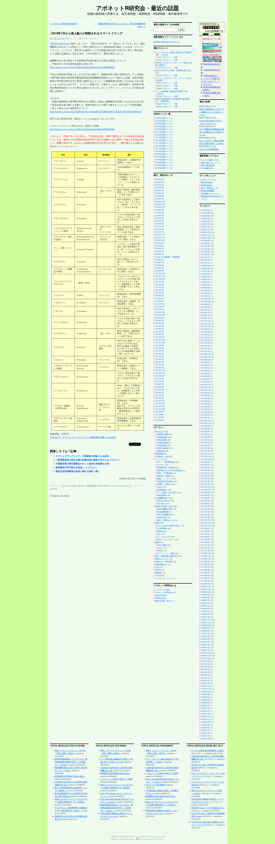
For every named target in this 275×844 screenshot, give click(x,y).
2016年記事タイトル (164, 134)
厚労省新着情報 (208, 165)
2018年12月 (206, 298)
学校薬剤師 (162, 445)
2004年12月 (206, 738)
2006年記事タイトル (164, 162)
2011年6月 (159, 420)
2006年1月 (205, 713)
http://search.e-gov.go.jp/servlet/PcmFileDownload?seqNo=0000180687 (82, 67)
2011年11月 (160, 406)
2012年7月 (159, 384)
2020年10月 (206, 265)
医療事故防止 (161, 564)
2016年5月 (205, 373)
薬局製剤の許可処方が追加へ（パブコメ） (77, 467)
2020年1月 (205, 285)
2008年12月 (206, 619)
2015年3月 (159, 309)
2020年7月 (159, 262)
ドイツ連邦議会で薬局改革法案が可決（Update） (171, 92)
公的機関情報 (91, 485)
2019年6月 (205, 287)
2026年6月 (159, 185)
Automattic (131, 839)
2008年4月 (205, 641)
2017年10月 (160, 279)
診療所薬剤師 (163, 442)
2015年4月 (159, 306)
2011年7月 (159, 417)
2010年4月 (205, 575)
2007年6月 (205, 669)
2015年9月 (205, 395)
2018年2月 (205, 315)
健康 (157, 542)
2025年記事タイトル (164, 121)
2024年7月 (159, 248)
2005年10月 (206, 722)
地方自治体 (162, 517)
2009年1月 (205, 617)
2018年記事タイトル (164, 129)
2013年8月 (159, 348)
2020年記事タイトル (164, 123)
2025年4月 (159, 223)
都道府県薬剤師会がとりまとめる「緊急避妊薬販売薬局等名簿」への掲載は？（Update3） (71, 762)
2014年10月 (160, 315)
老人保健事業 (163, 512)
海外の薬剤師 (163, 448)
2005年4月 (205, 735)
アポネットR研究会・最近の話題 (137, 8)
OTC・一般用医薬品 (165, 462)
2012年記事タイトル (164, 145)
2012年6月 (159, 387)
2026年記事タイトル (164, 118)
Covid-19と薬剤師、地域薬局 (167, 257)
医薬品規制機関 (208, 190)
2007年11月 (206, 655)
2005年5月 (205, 733)
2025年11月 (160, 204)
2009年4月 (205, 608)
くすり (63, 485)
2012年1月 (159, 400)
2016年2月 (205, 381)
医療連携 (159, 453)
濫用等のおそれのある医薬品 (169, 470)
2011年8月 (159, 414)
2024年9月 (159, 243)
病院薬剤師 (162, 440)
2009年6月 (205, 603)
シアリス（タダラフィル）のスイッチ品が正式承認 (173, 79)
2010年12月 (206, 553)
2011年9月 (159, 411)
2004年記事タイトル (164, 168)
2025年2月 (159, 229)
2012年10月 (160, 375)
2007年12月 (206, 653)
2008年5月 (205, 639)
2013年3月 (159, 362)
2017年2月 (205, 348)
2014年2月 (205, 448)
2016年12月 (206, 354)
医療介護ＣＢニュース (210, 162)
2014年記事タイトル (164, 140)
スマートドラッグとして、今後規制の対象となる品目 (82, 456)
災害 (157, 567)
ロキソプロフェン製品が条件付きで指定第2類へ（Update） (173, 53)
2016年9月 (159, 298)
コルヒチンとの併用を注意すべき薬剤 (116, 779)
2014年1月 (159, 337)
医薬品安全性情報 (165, 481)
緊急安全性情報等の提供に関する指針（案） (78, 471)
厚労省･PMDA (102, 485)
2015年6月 (205, 403)
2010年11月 (206, 556)
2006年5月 (205, 705)
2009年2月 (205, 614)
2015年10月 (206, 392)
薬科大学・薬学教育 (164, 561)
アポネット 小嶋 (169, 57)
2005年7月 (205, 727)
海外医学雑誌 (207, 182)
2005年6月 (205, 730)
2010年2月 (205, 581)
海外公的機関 (163, 514)
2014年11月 (160, 312)
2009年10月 (206, 592)
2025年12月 (160, 201)
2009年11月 (206, 589)
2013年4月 (159, 359)
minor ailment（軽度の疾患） (169, 525)
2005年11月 (206, 719)
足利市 (158, 570)
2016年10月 (206, 359)
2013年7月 (159, 351)
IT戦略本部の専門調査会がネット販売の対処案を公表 (82, 463)
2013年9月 (159, 345)
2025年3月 (159, 226)
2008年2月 (205, 647)
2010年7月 (205, 567)
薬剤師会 (161, 451)
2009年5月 (205, 605)
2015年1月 (205, 417)
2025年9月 (159, 210)
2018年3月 (205, 312)
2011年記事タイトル (164, 148)
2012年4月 (159, 392)
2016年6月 (205, 370)
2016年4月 (205, 376)
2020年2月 (205, 282)
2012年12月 (160, 370)
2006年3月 (205, 711)
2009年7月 (205, 600)
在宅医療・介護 (162, 456)
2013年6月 (159, 353)
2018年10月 (206, 301)
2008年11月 (206, 622)
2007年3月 (205, 677)
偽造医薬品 (162, 495)
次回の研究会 (161, 595)
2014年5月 (159, 328)
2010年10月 (206, 558)
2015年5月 (205, 406)
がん (159, 534)
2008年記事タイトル (164, 156)
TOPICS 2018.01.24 (59, 43)
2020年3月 (205, 279)
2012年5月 (159, 389)
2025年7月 (159, 215)
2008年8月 (205, 630)
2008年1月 (205, 650)
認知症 (160, 531)
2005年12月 (206, 716)
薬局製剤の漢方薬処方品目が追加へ (70, 776)
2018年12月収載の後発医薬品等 (63, 23)
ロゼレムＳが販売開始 (208, 149)
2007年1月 (205, 683)
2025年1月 (159, 232)
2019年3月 (205, 293)
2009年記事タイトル (164, 154)
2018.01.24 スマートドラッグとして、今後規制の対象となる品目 (83, 437)
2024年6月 (159, 251)
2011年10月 (160, 409)
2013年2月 (159, 364)
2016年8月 (159, 301)
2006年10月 (206, 691)
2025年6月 (159, 218)
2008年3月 (205, 644)
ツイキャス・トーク (164, 578)
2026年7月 (159, 182)
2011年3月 (205, 545)
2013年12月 (206, 453)
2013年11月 (160, 340)
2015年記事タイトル (164, 137)
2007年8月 (205, 664)
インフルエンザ (164, 536)
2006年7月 (205, 700)
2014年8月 (159, 320)
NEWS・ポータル (208, 179)
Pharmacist (159, 431)
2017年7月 (159, 287)
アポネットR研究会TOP (165, 592)
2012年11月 (160, 373)
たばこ (160, 547)
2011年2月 (205, 547)
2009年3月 (205, 611)
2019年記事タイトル (164, 126)
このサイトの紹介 (163, 589)
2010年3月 (205, 578)
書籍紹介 (159, 572)
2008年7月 (205, 633)
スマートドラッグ (124, 485)
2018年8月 (205, 307)
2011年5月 (205, 539)
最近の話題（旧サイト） (165, 601)
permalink (53, 488)
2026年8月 (159, 179)
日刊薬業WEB (207, 168)
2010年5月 (205, 572)
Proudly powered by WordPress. (151, 839)
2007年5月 (205, 672)
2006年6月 (205, 702)
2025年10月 (160, 207)
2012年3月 (159, 395)
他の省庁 (161, 503)
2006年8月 (205, 697)
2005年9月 (205, 725)
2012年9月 (159, 378)
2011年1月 (205, 550)
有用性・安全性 (164, 484)
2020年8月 (159, 259)
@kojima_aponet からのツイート (166, 41)
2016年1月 (205, 384)
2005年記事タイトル (164, 165)
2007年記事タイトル (164, 159)
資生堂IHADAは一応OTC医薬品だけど (207, 807)
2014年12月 (206, 420)
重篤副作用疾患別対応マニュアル (212, 197)
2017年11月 (160, 276)
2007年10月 (206, 658)
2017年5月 (159, 293)
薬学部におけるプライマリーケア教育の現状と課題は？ (173, 63)
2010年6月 (205, 570)
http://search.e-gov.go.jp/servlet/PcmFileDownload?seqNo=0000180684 (82, 129)
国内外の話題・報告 (164, 506)
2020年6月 (159, 265)
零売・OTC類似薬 (165, 473)
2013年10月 (160, 342)
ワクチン (161, 464)
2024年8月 (159, 245)
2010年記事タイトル (164, 151)
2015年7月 (205, 401)
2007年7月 (205, 666)
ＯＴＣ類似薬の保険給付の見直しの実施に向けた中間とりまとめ (211, 132)
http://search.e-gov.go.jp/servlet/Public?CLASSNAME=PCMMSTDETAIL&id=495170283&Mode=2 (96, 111)
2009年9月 (205, 594)
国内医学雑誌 (207, 185)
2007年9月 (205, 661)
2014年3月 (159, 334)
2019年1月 (159, 268)
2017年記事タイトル (164, 132)
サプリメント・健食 (165, 553)
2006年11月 (206, 688)
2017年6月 (159, 290)
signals (159, 487)
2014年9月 (159, 317)
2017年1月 (205, 351)
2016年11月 (206, 357)
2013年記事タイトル (164, 143)
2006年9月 (205, 694)
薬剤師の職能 (163, 434)
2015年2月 (205, 415)
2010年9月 (205, 561)
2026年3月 (159, 193)
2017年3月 (205, 345)
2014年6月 (159, 326)
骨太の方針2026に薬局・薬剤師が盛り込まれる (173, 71)
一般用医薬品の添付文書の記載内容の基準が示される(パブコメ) (88, 459)
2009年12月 (206, 586)
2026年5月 (159, 187)
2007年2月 (205, 680)
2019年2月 (205, 296)
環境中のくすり (162, 559)
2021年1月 (205, 262)
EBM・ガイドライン (166, 539)
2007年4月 (205, 675)
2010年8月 (205, 564)
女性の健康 (162, 545)
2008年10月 (206, 625)
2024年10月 (160, 240)
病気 (157, 522)
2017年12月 (160, 273)
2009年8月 (205, 597)
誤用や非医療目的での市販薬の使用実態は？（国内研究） (172, 100)
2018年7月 (205, 310)
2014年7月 (159, 323)
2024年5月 (159, 254)
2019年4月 (205, 290)
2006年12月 (206, 686)
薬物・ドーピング (165, 478)
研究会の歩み (161, 598)
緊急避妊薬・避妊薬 (165, 467)
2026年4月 (159, 190)
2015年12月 (206, 387)
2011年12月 (160, 403)
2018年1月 (159, 270)
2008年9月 (205, 628)
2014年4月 (159, 331)
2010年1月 (205, 583)
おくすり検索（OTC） (210, 160)
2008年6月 (205, 636)
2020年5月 (205, 276)
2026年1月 (159, 198)
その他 (158, 575)
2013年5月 (159, 356)
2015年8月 (205, 398)
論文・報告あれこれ (165, 520)
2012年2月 (159, 398)
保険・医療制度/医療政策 (166, 556)
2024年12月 (160, 234)
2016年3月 (205, 379)
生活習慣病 (162, 528)
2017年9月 (159, 281)
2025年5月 (159, 221)
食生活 (160, 550)
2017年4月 (159, 295)
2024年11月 (160, 237)
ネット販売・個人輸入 (76, 485)
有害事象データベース (210, 193)
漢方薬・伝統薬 (164, 476)
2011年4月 (205, 542)
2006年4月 (205, 708)
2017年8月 (159, 284)
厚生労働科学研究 (165, 509)
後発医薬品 (162, 489)
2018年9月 (205, 304)
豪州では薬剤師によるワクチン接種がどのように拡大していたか (211, 112)
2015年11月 (160, 304)
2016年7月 (205, 368)
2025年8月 (159, 212)
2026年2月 (159, 196)
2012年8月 (159, 381)
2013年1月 (159, 367)
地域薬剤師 (162, 437)
